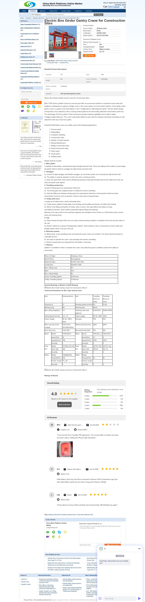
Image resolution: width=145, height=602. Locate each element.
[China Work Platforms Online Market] (31, 4)
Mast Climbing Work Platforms (30, 28)
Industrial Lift (25, 46)
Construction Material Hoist (29, 67)
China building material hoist (42, 600)
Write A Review (64, 405)
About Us (42, 11)
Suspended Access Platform (30, 34)
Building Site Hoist (38, 18)
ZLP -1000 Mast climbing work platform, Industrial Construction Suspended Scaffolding (95, 593)
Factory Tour (53, 11)
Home (24, 11)
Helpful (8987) (82, 430)
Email (124, 5)
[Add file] (100, 598)
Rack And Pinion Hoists (28, 39)
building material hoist (68, 514)
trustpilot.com (64, 430)
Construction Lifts (26, 60)
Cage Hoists (24, 53)
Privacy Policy (28, 600)
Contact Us (78, 11)
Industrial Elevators (27, 50)
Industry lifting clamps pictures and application (72, 584)
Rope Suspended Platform (29, 24)
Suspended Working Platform (30, 77)
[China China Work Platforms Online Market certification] (25, 132)
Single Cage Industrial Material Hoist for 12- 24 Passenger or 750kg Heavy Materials (72, 589)
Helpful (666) (64, 500)
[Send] (139, 598)
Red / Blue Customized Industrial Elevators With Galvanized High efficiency (47, 586)
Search (99, 15)
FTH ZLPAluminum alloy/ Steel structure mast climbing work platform (95, 586)
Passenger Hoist (26, 43)
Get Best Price (64, 62)
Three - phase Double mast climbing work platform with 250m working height (94, 580)
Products (33, 11)
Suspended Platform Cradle (29, 82)
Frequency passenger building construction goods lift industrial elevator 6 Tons (48, 580)
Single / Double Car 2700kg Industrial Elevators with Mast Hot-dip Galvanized (48, 592)
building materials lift (54, 514)
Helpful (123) (64, 474)
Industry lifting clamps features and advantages (72, 580)
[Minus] (139, 548)
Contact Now (32, 102)
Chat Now (118, 5)
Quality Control (66, 11)
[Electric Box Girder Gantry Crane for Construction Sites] (62, 38)
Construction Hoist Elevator (29, 64)
